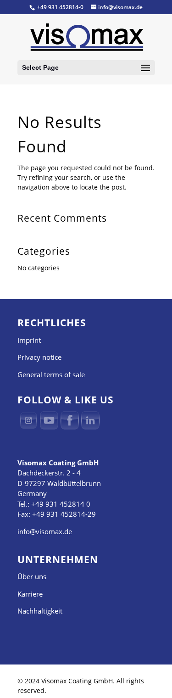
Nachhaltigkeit (39, 610)
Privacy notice (39, 357)
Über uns (31, 576)
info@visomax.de (44, 531)
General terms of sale (51, 374)
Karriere (30, 593)
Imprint (29, 340)
